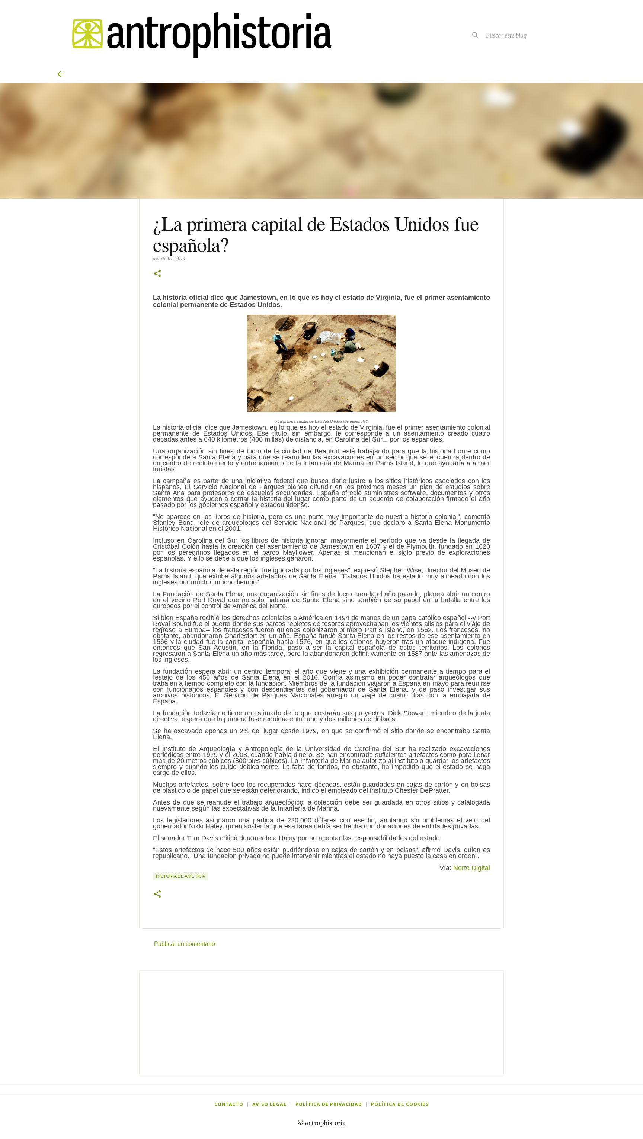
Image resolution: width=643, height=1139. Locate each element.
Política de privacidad (328, 1104)
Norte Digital (471, 868)
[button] (157, 274)
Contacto (229, 1104)
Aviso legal (269, 1104)
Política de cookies (400, 1104)
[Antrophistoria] (197, 35)
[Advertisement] (321, 1023)
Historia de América (180, 876)
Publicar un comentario (184, 944)
